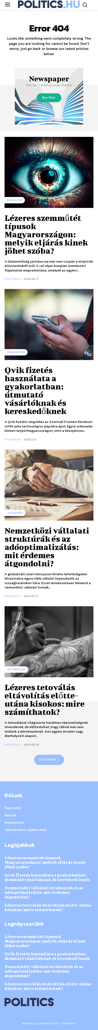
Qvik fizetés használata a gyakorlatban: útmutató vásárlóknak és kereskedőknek (35, 390)
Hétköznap (16, 669)
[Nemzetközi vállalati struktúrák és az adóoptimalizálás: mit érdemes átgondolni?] (49, 485)
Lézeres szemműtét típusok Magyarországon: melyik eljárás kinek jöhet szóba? (46, 234)
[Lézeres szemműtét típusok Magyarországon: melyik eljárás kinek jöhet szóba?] (49, 172)
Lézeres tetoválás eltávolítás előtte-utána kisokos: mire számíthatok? (45, 699)
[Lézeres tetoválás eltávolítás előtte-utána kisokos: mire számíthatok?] (49, 641)
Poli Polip (12, 279)
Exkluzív (14, 200)
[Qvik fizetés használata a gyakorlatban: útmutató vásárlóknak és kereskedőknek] (49, 324)
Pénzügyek (16, 352)
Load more (47, 759)
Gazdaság (15, 513)
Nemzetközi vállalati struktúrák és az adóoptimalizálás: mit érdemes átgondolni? (47, 547)
